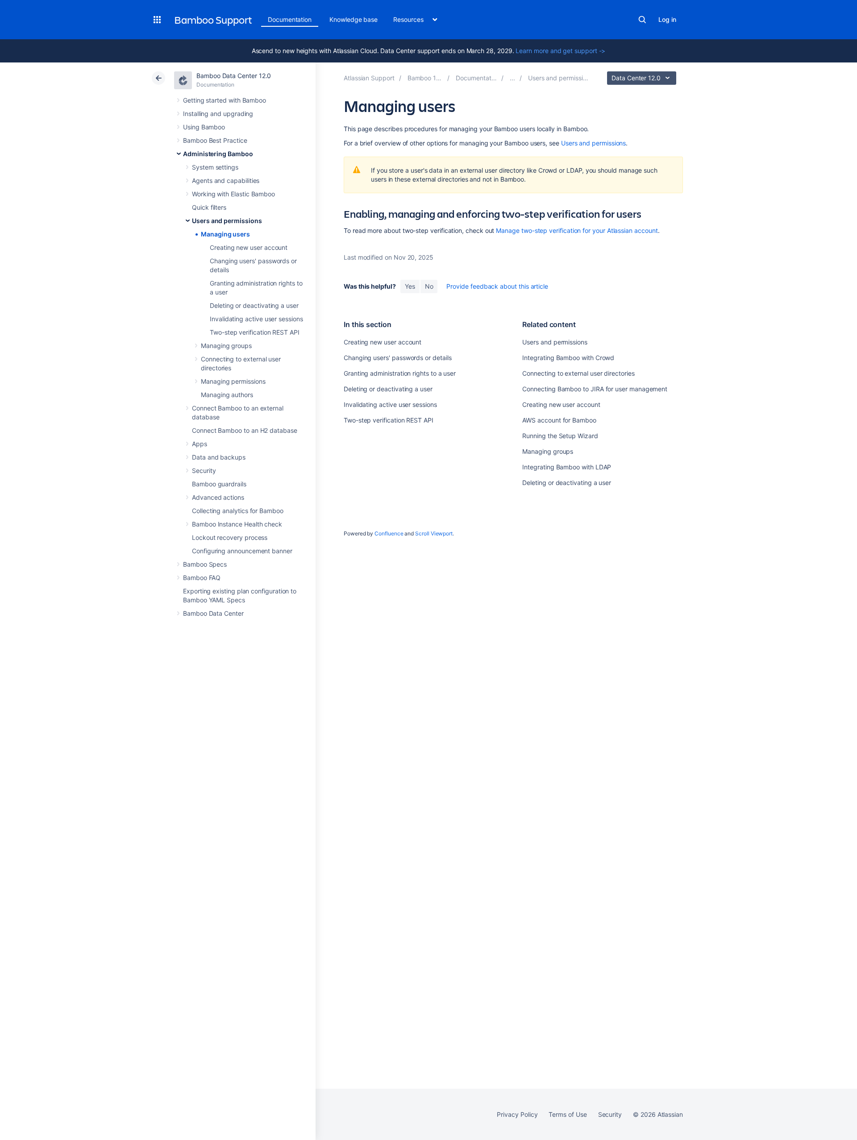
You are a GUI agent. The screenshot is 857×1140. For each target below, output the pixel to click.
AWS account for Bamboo (559, 420)
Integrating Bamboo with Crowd (568, 357)
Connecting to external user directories (578, 373)
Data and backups (218, 457)
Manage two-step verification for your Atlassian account (576, 230)
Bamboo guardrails (219, 484)
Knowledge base (353, 19)
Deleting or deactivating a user (254, 305)
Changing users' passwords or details (397, 357)
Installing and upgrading (218, 113)
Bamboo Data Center (213, 613)
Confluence (388, 533)
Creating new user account (248, 247)
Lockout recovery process (229, 537)
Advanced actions (218, 497)
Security (204, 470)
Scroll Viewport (434, 533)
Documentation (290, 19)
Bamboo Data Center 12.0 (233, 75)
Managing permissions (233, 381)
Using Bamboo (204, 127)
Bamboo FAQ (201, 577)
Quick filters (209, 207)
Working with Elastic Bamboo (233, 194)
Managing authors (227, 394)
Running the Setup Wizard (560, 435)
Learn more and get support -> (560, 50)
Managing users (225, 234)
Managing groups (226, 345)
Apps (199, 444)
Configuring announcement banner (242, 551)
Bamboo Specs (205, 564)
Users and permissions (227, 220)
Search (642, 19)
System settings (215, 167)
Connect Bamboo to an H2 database (244, 430)
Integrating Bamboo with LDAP (566, 467)
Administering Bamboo (218, 154)
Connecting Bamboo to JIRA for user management (594, 389)
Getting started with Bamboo (224, 100)
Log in (667, 19)
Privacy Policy (517, 1114)
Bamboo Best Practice (215, 140)
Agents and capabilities (225, 180)
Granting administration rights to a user (400, 373)
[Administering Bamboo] (512, 78)
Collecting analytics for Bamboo (237, 510)
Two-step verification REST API (255, 332)
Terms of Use (568, 1114)
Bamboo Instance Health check (237, 524)
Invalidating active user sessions (256, 319)
